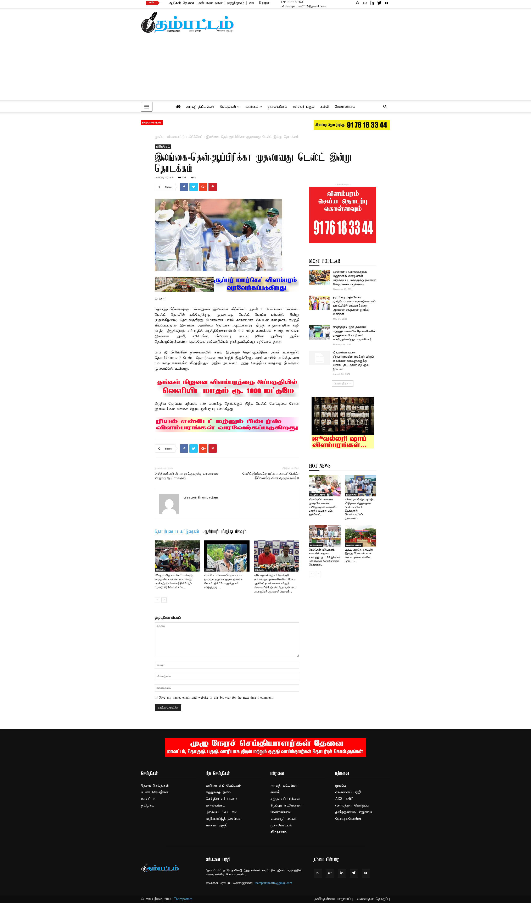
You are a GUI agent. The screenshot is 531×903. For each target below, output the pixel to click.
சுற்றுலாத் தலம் (218, 792)
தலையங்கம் (277, 107)
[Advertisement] (265, 69)
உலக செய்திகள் (154, 792)
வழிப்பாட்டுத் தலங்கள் (223, 819)
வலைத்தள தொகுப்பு (352, 805)
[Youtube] (386, 3)
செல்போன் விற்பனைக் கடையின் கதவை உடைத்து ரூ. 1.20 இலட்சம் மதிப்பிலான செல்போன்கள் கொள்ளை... (324, 557)
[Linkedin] (372, 3)
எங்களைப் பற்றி (348, 792)
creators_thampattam (201, 497)
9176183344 (292, 2)
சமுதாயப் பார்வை (317, 494)
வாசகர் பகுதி (303, 107)
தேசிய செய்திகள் (155, 785)
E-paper (264, 3)
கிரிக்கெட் (195, 137)
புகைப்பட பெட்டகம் (221, 812)
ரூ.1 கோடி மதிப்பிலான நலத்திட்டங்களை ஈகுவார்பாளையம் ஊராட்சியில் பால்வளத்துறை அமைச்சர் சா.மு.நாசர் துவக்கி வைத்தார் (354, 306)
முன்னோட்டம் (281, 825)
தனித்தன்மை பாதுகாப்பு (354, 812)
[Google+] (365, 3)
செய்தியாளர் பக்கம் (221, 799)
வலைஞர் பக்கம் (283, 819)
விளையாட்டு (176, 137)
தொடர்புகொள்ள (348, 819)
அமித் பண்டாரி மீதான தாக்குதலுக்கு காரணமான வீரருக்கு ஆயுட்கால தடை (186, 476)
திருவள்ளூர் (351, 494)
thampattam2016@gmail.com (305, 6)
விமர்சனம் (278, 832)
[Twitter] (379, 3)
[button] (385, 107)
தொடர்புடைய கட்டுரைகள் (177, 532)
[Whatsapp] (357, 3)
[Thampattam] (187, 22)
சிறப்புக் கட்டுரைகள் (286, 805)
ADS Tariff (343, 799)
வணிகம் (251, 107)
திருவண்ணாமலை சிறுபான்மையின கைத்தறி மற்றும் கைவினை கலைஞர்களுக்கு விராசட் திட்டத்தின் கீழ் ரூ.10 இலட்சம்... (353, 361)
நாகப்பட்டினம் (316, 544)
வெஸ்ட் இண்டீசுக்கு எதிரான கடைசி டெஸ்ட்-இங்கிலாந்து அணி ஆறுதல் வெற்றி (270, 476)
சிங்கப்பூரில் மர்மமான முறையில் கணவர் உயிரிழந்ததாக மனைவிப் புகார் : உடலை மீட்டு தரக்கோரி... (323, 507)
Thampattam (183, 899)
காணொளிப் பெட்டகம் (223, 785)
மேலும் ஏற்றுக (341, 383)
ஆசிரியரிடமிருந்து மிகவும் (224, 532)
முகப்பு (159, 137)
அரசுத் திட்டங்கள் (200, 107)
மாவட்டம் (148, 799)
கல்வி (324, 107)
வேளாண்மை (345, 107)
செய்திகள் (228, 107)
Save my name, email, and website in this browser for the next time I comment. (216, 698)
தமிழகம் (148, 805)
